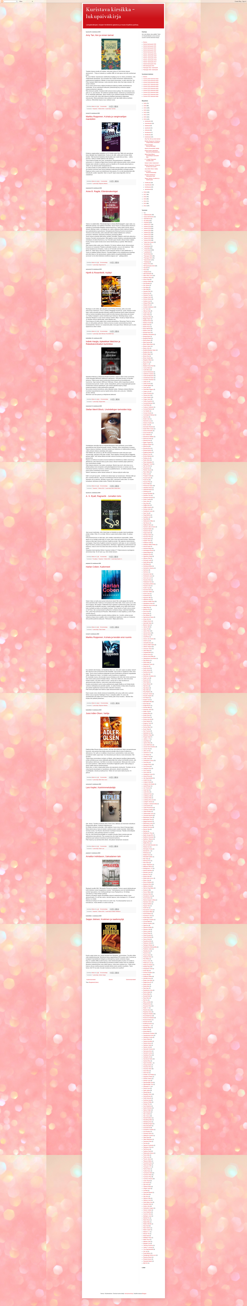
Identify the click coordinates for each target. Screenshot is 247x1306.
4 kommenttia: (103, 556)
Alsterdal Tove (147, 295)
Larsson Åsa (146, 748)
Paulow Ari (146, 953)
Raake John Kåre (147, 980)
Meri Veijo (145, 858)
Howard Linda (147, 585)
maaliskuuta (148, 185)
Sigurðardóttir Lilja (148, 1082)
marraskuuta (148, 123)
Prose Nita (146, 974)
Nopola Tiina (146, 906)
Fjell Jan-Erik (146, 466)
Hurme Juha (146, 593)
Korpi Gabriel (146, 721)
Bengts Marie (146, 336)
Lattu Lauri (146, 750)
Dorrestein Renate (148, 427)
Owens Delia (146, 939)
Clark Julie (146, 387)
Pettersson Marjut (147, 964)
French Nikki (146, 483)
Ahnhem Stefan (147, 281)
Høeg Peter (146, 607)
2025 (145, 105)
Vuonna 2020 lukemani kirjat (150, 78)
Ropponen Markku (103, 183)
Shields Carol (146, 1080)
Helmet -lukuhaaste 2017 (149, 61)
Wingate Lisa (146, 1243)
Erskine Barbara (147, 456)
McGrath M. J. (146, 851)
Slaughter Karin (147, 1094)
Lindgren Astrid (147, 782)
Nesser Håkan (147, 892)
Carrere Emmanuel (148, 372)
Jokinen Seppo (102, 975)
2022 (145, 112)
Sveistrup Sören (147, 1133)
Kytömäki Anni (147, 733)
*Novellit (145, 267)
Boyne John (146, 348)
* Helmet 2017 (147, 224)
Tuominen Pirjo (147, 1176)
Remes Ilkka (146, 994)
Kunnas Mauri (147, 727)
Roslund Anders (147, 1019)
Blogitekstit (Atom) (94, 982)
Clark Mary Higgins (148, 389)
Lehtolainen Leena (148, 760)
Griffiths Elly (146, 505)
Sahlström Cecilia (148, 1037)
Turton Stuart (146, 1180)
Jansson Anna (147, 633)
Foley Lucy (146, 474)
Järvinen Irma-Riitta (148, 656)
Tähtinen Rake (147, 1186)
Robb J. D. (146, 1008)
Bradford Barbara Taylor (149, 350)
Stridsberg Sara (147, 1121)
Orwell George (147, 935)
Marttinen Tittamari (148, 839)
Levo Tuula (146, 770)
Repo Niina (146, 998)
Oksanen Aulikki (147, 927)
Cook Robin (146, 405)
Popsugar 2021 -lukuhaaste (150, 67)
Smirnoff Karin (147, 1096)
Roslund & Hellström (148, 1017)
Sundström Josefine (148, 1129)
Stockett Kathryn (147, 1118)
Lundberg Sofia (147, 797)
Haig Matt (145, 519)
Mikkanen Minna (147, 866)
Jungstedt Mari (147, 652)
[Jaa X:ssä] (114, 106)
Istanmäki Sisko (147, 623)
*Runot (145, 269)
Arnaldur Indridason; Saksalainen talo (103, 856)
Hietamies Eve (147, 554)
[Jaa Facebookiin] (115, 106)
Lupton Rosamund (148, 807)
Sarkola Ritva (146, 1061)
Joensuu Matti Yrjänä (148, 644)
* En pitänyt (94, 559)
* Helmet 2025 (147, 238)
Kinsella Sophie (147, 695)
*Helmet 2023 (147, 263)
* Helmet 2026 (147, 240)
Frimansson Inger (147, 485)
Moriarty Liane (147, 872)
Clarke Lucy (146, 391)
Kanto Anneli (146, 668)
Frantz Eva (146, 479)
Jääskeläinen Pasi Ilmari (149, 658)
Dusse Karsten (147, 432)
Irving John (146, 619)
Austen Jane (146, 313)
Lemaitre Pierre (147, 764)
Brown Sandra (147, 358)
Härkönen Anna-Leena (149, 605)
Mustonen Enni (147, 884)
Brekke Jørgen (147, 354)
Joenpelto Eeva (147, 642)
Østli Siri (145, 1263)
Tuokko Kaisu (146, 1171)
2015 (145, 199)
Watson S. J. (146, 1231)
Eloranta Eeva (147, 448)
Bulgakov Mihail (147, 360)
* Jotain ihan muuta (148, 242)
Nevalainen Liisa (147, 896)
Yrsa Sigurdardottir (148, 1249)
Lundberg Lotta (147, 796)
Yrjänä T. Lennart (147, 1247)
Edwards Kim (146, 440)
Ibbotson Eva (146, 609)
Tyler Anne (146, 1184)
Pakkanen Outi (147, 943)
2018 (145, 192)
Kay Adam (146, 674)
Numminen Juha (147, 915)
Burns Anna (146, 362)
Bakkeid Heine (147, 320)
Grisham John (147, 509)
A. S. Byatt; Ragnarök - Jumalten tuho (103, 496)
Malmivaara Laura (148, 823)
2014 (145, 201)
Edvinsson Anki (147, 438)
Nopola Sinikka (147, 903)
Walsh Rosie (146, 1220)
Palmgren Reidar (147, 945)
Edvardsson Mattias (148, 436)
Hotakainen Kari (147, 582)
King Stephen (146, 691)
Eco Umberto (146, 434)
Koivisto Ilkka (146, 707)
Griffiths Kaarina (147, 507)
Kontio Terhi (146, 715)
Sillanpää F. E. (147, 1086)
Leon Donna (146, 766)
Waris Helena (146, 1227)
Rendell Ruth (146, 996)
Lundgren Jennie (147, 801)
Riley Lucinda (147, 1002)
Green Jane (146, 501)
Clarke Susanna (147, 393)
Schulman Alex (147, 1067)
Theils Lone (146, 1157)
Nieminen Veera (147, 902)
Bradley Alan (146, 352)
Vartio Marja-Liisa (147, 1202)
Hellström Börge (147, 548)
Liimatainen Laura (148, 774)
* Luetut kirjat (108, 108)
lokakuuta (147, 125)
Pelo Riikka (146, 958)
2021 (145, 114)
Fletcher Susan (147, 470)
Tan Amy (113, 108)
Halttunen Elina (147, 525)
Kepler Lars (101, 848)
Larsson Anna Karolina (149, 746)
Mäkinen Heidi (147, 886)
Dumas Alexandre (148, 430)
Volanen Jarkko (147, 1210)
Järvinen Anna (147, 654)
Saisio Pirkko (146, 1039)
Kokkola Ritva (147, 713)
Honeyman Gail (147, 574)
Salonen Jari (146, 1047)
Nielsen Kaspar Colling (149, 900)
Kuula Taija (146, 729)
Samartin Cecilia (147, 1053)
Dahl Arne (145, 417)
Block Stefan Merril (115, 488)
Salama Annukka (147, 1041)
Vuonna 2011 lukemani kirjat (150, 96)
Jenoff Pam (146, 636)
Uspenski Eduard (147, 1192)
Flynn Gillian (146, 472)
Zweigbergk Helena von (149, 1255)
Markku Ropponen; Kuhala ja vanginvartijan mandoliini (152, 141)
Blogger (144, 1293)
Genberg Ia (146, 491)
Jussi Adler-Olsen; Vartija (97, 713)
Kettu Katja (146, 682)
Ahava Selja (146, 279)
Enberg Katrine (147, 450)
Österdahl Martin (147, 1261)
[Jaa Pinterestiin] (117, 106)
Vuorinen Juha (147, 1214)
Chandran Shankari (148, 379)
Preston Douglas (147, 972)
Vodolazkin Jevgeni (148, 1208)
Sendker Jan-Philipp (148, 1074)
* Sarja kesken (147, 260)
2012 (145, 205)
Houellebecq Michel (148, 584)
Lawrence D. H (147, 752)
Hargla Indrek (102, 401)
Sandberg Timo (147, 1055)
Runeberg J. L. (147, 1025)
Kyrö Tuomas (146, 731)
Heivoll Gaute (146, 546)
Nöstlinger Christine (148, 919)
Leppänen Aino (147, 768)
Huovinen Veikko (147, 591)
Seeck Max (146, 1070)
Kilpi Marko (146, 688)
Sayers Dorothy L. (148, 1063)
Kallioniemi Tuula (147, 664)
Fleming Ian (146, 468)
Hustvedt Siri (146, 595)
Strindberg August (148, 1123)
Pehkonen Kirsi (147, 957)
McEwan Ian (146, 847)
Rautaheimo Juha (148, 990)
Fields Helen (146, 460)
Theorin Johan (147, 1159)
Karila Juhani (146, 670)
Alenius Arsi (146, 293)
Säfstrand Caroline (148, 1135)
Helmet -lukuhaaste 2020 (149, 56)
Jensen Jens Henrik (148, 639)
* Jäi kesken (146, 244)
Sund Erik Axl (146, 1127)
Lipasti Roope (147, 786)
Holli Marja (146, 564)
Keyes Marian (147, 684)
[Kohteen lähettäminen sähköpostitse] (110, 106)
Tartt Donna (146, 1149)
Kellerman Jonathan (148, 676)
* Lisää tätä (146, 248)
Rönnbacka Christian (148, 1033)
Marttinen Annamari (148, 837)
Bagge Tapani (147, 318)
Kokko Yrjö (146, 711)
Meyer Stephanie (147, 864)
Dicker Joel (146, 424)
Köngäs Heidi (146, 737)
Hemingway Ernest (148, 550)
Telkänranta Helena (148, 1153)
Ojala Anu (145, 925)
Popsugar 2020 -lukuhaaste (150, 69)
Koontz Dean (146, 717)
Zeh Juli (145, 1251)
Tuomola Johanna (148, 1178)
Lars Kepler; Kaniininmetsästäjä (100, 787)
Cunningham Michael (149, 415)
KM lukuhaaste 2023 (148, 65)
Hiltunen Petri (146, 558)
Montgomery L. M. (148, 868)
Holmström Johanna (148, 568)
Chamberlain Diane (148, 377)
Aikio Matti (146, 289)
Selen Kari (146, 1072)
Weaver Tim (146, 1233)
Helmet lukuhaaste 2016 (149, 64)
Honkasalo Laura (147, 576)
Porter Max (146, 970)
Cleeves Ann (146, 395)
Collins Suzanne (147, 401)
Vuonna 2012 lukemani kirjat (150, 94)
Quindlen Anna (147, 978)
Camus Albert (146, 368)
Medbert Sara (146, 854)
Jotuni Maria (146, 650)
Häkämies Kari (147, 599)
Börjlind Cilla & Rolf (148, 366)
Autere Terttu (146, 315)
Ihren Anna (146, 611)
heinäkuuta (148, 132)
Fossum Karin (147, 478)
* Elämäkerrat (146, 218)
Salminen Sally (147, 1045)
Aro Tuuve (146, 309)
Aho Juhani (146, 285)
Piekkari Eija (146, 966)
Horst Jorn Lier (147, 578)
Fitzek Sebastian (147, 462)
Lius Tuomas (146, 788)
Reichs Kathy (146, 992)
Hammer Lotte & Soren (149, 527)
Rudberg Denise (147, 1023)
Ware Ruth (146, 1226)
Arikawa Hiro (146, 305)
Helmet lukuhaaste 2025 (149, 46)
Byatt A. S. (119, 559)
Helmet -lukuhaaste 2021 (149, 54)
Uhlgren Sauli (147, 1188)
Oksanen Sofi (146, 929)
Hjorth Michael (102, 333)
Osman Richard (147, 937)
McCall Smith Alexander (149, 845)
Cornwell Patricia (147, 409)
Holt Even (145, 572)
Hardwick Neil (147, 530)
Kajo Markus (146, 660)
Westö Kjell (146, 1235)
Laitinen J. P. (146, 739)
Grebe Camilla (147, 499)
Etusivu (111, 979)
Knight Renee (147, 705)
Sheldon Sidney (147, 1078)
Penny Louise (147, 960)
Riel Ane (145, 1000)
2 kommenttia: (103, 106)
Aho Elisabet (146, 283)
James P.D (146, 629)
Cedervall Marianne (148, 375)
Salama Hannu (147, 1043)
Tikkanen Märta (147, 1161)
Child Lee (145, 381)
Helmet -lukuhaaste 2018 (149, 60)
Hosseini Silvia (147, 580)
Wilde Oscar (146, 1239)
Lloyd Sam (146, 790)
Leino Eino (146, 762)
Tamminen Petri (147, 1141)
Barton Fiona (146, 326)
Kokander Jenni (147, 709)
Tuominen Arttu (147, 1174)
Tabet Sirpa (146, 1137)
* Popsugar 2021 (147, 258)
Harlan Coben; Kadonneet (98, 567)
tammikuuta (148, 189)
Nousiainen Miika (147, 911)
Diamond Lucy (147, 421)
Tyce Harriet (146, 1182)
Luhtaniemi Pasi (147, 794)
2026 (145, 103)
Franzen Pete (146, 481)
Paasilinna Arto (147, 941)
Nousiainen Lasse (148, 909)
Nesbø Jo (145, 890)
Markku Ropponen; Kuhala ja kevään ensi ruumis (109, 637)
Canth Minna (146, 370)
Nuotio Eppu (146, 917)
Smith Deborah (147, 1098)
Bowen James (147, 346)
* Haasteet (94, 108)
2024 (145, 108)
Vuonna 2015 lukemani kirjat (150, 88)
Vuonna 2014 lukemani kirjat (150, 90)
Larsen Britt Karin (147, 745)
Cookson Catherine (148, 407)
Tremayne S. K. (147, 1167)
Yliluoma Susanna (148, 1245)
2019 (145, 119)
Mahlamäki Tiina (147, 819)
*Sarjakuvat (146, 271)
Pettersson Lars (147, 962)
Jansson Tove (147, 635)
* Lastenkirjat (146, 246)
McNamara (146, 852)
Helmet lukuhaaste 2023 (149, 50)
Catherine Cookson (148, 373)
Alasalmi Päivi (147, 291)
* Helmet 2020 (147, 230)
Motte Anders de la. (148, 878)
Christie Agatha (147, 385)
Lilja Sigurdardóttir (148, 778)
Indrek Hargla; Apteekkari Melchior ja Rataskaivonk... (152, 151)
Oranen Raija (146, 933)
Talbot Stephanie (147, 1139)
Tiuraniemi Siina (147, 1163)
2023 (145, 110)
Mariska (145, 831)
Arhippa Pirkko (147, 303)
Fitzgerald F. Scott (148, 464)
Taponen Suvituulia (148, 1145)
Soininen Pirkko (147, 1102)
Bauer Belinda (147, 328)
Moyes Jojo (146, 880)
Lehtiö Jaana (146, 758)
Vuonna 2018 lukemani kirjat (150, 82)
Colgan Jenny (147, 399)
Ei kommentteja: (104, 262)
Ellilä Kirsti (146, 446)
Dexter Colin (146, 419)
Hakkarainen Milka (148, 521)
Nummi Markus (147, 913)
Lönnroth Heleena (148, 815)
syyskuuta (147, 128)
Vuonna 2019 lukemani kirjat (150, 80)
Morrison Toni (146, 874)
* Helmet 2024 (147, 236)
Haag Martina (146, 515)
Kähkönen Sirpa (147, 735)
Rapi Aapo (146, 988)
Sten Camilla (146, 1114)
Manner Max (146, 829)
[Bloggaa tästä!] (112, 106)
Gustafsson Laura (148, 511)
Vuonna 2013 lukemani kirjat (150, 92)
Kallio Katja (146, 662)
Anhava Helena (147, 299)
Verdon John (146, 1206)
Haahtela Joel (147, 517)
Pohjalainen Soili (147, 968)
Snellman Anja (147, 1100)
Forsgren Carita (147, 476)
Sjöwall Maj (146, 1092)
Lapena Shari (146, 743)
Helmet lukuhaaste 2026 (149, 44)
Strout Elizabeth (147, 1125)
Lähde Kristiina (147, 811)
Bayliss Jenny (147, 330)
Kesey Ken (146, 680)
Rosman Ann (146, 1021)
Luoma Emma (147, 805)
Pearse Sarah (147, 955)
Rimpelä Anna (147, 1004)
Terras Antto (146, 1155)
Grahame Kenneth (148, 497)
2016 (145, 196)
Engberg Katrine (147, 452)
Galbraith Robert (147, 489)
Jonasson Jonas (147, 648)
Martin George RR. (148, 835)
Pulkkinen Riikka (147, 976)
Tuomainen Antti (147, 1173)
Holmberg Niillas (147, 566)
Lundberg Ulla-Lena (148, 800)
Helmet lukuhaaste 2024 (149, 48)
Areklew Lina (146, 301)
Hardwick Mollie (147, 529)
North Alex (146, 907)
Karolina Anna (147, 672)
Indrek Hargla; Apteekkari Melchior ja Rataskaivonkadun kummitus (103, 342)
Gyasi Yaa (146, 513)
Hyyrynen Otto (147, 597)
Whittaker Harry (147, 1237)
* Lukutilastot (146, 252)
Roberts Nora (146, 1010)
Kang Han (146, 666)
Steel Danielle (147, 1112)
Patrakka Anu (146, 951)
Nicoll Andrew (147, 898)
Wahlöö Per (146, 1218)
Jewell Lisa (146, 640)
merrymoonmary (129, 1293)
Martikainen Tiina (147, 833)
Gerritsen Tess (147, 495)
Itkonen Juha (146, 625)
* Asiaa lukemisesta (148, 216)
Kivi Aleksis (146, 697)
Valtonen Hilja (147, 1198)
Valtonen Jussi (147, 1200)
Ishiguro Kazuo (147, 621)
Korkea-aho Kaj (147, 719)
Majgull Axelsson (147, 821)
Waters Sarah (146, 1229)
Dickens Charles (147, 423)
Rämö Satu (146, 1029)
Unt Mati (145, 1190)
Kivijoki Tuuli (146, 699)
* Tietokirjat (146, 262)
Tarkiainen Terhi (147, 1147)
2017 (145, 194)
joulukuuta (148, 121)
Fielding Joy (146, 458)
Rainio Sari (146, 984)
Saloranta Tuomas (148, 1049)
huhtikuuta (148, 182)
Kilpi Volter (146, 690)
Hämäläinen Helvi (148, 603)
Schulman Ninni (147, 1068)
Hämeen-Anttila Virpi (148, 601)
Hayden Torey (147, 540)
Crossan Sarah (147, 413)
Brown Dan (146, 356)
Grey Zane (146, 503)
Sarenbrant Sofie (147, 1059)
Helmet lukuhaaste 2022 (149, 52)
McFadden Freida (148, 849)
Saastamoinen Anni (148, 1035)
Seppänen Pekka (147, 1076)
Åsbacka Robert (147, 1257)
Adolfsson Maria (147, 277)
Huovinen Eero (147, 589)
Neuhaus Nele (147, 894)
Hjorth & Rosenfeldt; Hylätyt (99, 272)
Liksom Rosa (146, 776)
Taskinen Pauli (147, 1151)
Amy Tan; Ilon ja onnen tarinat (100, 35)
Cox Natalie (146, 411)
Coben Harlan (102, 629)
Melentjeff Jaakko (147, 856)
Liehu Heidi (146, 772)
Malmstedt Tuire (147, 825)
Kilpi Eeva (146, 686)
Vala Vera (145, 1196)
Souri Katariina (147, 1106)
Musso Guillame (147, 882)
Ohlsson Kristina (147, 923)
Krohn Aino (146, 725)
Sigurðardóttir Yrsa (148, 1084)
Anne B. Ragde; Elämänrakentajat (102, 191)
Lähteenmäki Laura (148, 813)
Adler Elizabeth (147, 273)
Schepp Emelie (147, 1065)
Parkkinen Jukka (147, 949)
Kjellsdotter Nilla (147, 701)
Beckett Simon (147, 332)
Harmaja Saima (147, 534)
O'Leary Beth (146, 921)
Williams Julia (147, 1241)
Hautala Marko (147, 538)
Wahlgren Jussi (147, 1216)
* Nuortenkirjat (147, 254)
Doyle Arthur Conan (148, 428)
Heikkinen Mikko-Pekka (149, 544)
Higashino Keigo (147, 556)
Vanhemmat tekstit (131, 979)
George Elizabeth (147, 493)
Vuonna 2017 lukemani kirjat (150, 84)
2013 (145, 203)
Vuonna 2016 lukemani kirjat (150, 86)
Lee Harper (146, 754)
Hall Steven (146, 523)
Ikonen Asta (146, 613)
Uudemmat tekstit (90, 979)
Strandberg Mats (147, 1119)
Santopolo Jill (146, 1057)
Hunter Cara (146, 587)
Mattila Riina (146, 843)
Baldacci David (147, 322)
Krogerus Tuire (147, 723)
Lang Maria (146, 741)
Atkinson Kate (147, 311)
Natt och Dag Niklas (148, 888)
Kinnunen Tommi (147, 693)
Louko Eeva (146, 792)
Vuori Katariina (147, 1212)
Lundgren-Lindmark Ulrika (150, 803)
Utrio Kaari (146, 1194)
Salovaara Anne (147, 1051)
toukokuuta (148, 137)
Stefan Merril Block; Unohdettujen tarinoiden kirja (108, 409)
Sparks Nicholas (147, 1108)
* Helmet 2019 (101, 108)
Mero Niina (146, 862)
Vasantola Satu (147, 1204)
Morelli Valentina (147, 870)
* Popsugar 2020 (147, 256)
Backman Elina (147, 317)
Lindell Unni (146, 780)
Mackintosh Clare (147, 817)
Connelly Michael (147, 403)
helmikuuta (148, 187)
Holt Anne (145, 570)
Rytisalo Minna (147, 1027)
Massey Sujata (147, 841)
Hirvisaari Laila (147, 560)
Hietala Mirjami (147, 552)
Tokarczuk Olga (147, 1165)
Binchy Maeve (147, 340)
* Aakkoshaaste (147, 214)
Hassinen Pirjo (147, 536)
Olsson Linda (146, 931)
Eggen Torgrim (147, 442)
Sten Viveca (146, 1116)
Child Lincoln (146, 383)
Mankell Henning (147, 827)
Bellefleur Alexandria (148, 334)
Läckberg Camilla (148, 809)
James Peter (146, 631)
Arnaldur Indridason (116, 911)
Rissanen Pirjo (147, 1006)
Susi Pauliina (146, 1131)
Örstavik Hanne (147, 1259)
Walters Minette (147, 1224)
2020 (145, 117)
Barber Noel (146, 324)
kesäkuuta (148, 134)
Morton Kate (146, 876)
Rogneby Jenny (147, 1012)
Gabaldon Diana (147, 487)
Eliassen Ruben (147, 444)
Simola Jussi (146, 1088)
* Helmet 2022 (147, 234)
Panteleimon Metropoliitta (150, 947)
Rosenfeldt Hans (110, 333)
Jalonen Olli (146, 627)
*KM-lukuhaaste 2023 (149, 266)
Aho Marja (146, 287)
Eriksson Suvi (146, 454)
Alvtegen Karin (147, 297)
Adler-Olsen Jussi (103, 779)
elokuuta (147, 130)
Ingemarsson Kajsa (148, 617)
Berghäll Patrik (147, 338)
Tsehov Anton (146, 1169)
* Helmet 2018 (147, 226)
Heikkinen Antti (147, 542)
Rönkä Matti (146, 1031)
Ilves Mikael (146, 615)
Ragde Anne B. (102, 264)
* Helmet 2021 (147, 232)
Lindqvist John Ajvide (148, 784)
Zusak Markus (147, 1253)
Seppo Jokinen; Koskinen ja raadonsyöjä (105, 919)
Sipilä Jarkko (146, 1090)
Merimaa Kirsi (147, 860)
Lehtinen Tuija (147, 756)
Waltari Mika (146, 1222)
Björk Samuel (146, 342)
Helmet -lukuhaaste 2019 (149, 58)
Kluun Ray (146, 703)
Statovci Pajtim (147, 1110)
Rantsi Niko (146, 986)
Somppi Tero (146, 1104)
